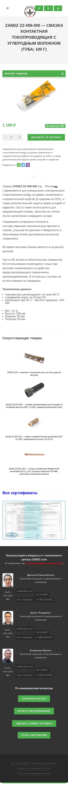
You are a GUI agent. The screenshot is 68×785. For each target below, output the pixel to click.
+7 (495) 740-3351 (44, 599)
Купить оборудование (34, 711)
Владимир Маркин (40, 650)
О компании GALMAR (44, 763)
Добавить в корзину (46, 137)
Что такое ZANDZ (20, 763)
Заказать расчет (34, 698)
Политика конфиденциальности (34, 773)
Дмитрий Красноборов (40, 575)
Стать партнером (34, 735)
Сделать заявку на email (34, 723)
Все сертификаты (19, 493)
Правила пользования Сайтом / (34, 768)
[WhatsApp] (19, 165)
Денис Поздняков (41, 612)
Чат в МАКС (42, 594)
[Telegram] (23, 165)
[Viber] (28, 165)
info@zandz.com (25, 591)
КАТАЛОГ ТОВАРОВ (15, 73)
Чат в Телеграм (24, 599)
